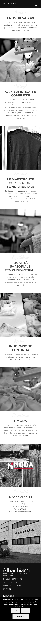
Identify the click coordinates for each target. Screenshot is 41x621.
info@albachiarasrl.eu (12, 585)
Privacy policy (20, 616)
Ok (16, 610)
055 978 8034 (22, 509)
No (25, 610)
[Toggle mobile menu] (36, 5)
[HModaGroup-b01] (8, 595)
